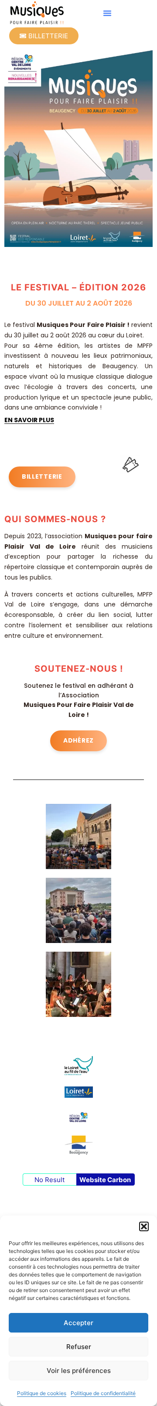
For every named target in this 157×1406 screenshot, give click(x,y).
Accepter (78, 1323)
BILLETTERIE (42, 476)
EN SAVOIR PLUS (29, 420)
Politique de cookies (41, 1393)
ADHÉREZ (78, 740)
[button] (144, 1226)
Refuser (78, 1347)
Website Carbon (105, 1180)
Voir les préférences (79, 1370)
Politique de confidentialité (103, 1393)
